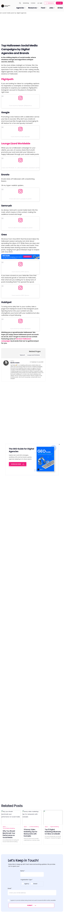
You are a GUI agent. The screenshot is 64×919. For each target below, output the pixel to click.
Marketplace (51, 3)
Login (41, 3)
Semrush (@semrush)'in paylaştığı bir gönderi (20, 227)
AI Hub (60, 8)
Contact (33, 3)
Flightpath (7, 79)
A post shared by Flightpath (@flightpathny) (20, 105)
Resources (32, 8)
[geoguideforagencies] (32, 459)
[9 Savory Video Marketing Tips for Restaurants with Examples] (32, 817)
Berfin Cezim (15, 363)
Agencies (20, 8)
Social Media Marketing (9, 828)
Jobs (51, 8)
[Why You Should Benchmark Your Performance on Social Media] (11, 817)
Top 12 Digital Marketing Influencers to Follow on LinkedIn (53, 831)
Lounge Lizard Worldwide (15, 143)
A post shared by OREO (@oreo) (20, 271)
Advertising (26, 3)
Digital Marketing (54, 826)
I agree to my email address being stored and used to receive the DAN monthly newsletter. (33, 900)
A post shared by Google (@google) (20, 136)
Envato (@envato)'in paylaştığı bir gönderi (20, 198)
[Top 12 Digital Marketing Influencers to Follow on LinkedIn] (53, 817)
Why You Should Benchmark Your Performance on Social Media (9, 834)
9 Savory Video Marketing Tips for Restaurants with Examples (30, 832)
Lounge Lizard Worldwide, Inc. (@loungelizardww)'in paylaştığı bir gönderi (20, 167)
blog (4, 826)
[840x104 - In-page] (20, 257)
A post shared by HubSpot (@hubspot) (20, 328)
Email (10, 888)
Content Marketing (34, 826)
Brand (35, 884)
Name (22, 871)
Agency (26, 884)
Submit (29, 905)
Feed (43, 8)
